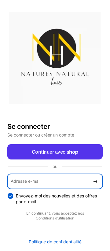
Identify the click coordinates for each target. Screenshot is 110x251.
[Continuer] (95, 181)
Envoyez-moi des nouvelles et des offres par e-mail (56, 198)
